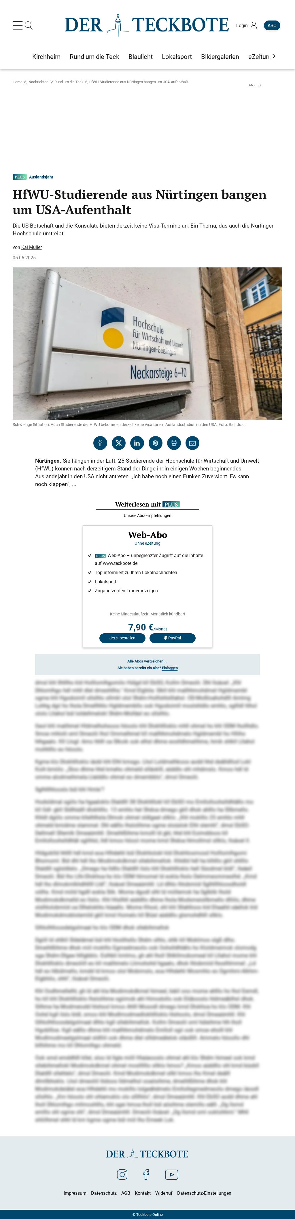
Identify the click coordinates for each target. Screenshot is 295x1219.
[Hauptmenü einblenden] (19, 25)
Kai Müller (31, 247)
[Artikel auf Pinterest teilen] (155, 443)
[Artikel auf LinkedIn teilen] (137, 443)
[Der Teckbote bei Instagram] (122, 1174)
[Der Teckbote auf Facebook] (146, 1174)
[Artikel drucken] (174, 443)
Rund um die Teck (69, 81)
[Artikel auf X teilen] (119, 443)
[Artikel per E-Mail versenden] (192, 443)
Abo (272, 25)
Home (17, 81)
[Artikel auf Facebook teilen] (100, 443)
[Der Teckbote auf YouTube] (171, 1174)
